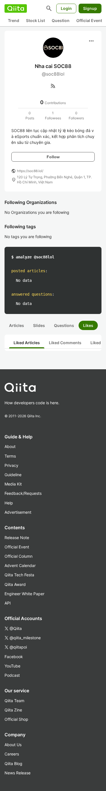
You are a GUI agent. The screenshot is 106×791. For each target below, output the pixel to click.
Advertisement (18, 512)
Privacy (11, 465)
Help (9, 502)
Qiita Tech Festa (19, 574)
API (8, 603)
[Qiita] (16, 8)
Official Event (89, 20)
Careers (12, 754)
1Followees (53, 115)
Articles (16, 325)
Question (61, 20)
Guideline (13, 474)
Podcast (12, 675)
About (10, 446)
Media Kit (13, 484)
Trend (13, 20)
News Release (18, 772)
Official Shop (16, 719)
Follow (53, 157)
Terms (10, 456)
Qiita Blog (13, 763)
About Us (13, 744)
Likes (88, 325)
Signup (90, 8)
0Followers (76, 115)
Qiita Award (15, 584)
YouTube (12, 665)
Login (66, 8)
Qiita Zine (13, 709)
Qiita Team (14, 700)
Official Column (19, 556)
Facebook (14, 656)
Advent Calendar (20, 565)
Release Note (17, 537)
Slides (39, 325)
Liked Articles (27, 342)
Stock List (35, 20)
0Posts (29, 115)
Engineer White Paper (24, 593)
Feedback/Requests (23, 493)
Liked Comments (65, 342)
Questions (64, 325)
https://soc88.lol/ (30, 171)
